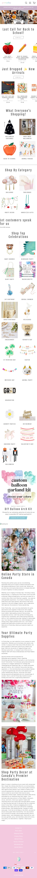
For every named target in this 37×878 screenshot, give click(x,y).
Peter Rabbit (30, 651)
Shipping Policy (18, 833)
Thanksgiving (5, 665)
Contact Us (18, 828)
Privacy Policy (18, 836)
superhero (5, 669)
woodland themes (29, 669)
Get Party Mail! (18, 852)
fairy (31, 667)
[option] (18, 8)
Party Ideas (18, 830)
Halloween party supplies (9, 658)
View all (18, 37)
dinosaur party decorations (24, 662)
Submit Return (18, 847)
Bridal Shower (6, 594)
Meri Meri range (22, 796)
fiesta (19, 669)
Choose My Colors (18, 517)
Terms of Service (19, 841)
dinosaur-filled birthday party (11, 596)
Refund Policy (19, 839)
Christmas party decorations (10, 660)
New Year (21, 592)
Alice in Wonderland (18, 651)
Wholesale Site (18, 844)
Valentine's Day (16, 665)
